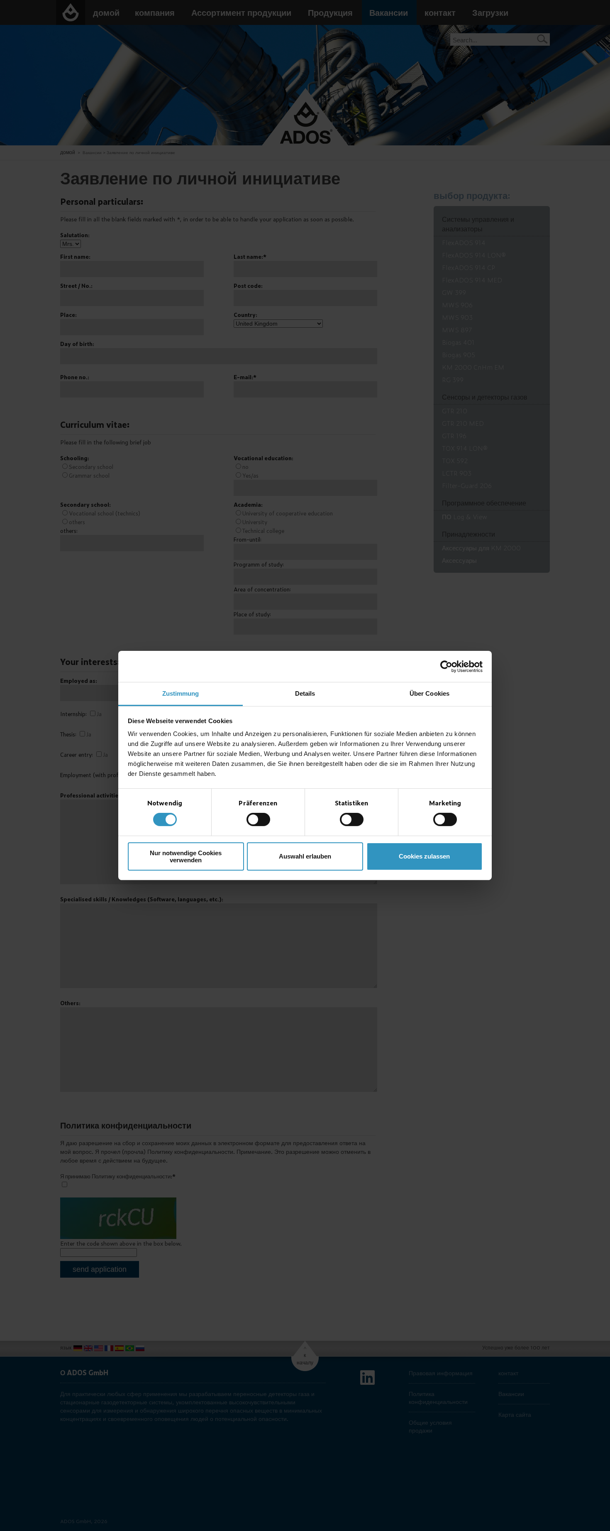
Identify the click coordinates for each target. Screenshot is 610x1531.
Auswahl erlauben (305, 856)
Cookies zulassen (424, 856)
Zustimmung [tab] (180, 693)
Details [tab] (305, 693)
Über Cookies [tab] (429, 693)
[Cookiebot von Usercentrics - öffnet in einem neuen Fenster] (446, 666)
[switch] (258, 819)
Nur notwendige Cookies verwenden (186, 856)
